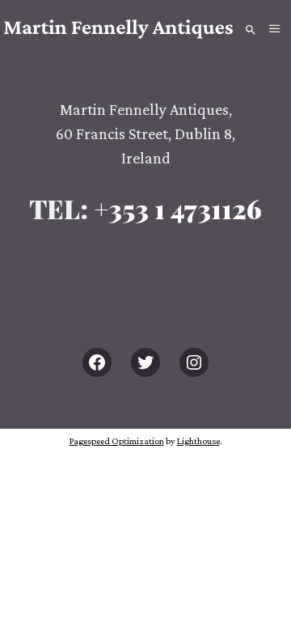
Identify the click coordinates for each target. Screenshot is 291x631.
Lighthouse (198, 441)
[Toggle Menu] (275, 29)
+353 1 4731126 (178, 208)
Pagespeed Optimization (117, 441)
